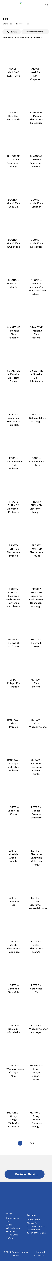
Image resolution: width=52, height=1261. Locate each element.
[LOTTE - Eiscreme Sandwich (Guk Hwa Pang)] (36, 835)
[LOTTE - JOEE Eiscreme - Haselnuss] (13, 926)
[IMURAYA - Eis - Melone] (36, 664)
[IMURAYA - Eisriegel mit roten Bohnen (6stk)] (36, 744)
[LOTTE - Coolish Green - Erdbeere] (36, 791)
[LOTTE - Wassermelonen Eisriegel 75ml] (13, 1050)
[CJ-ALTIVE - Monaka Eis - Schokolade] (36, 355)
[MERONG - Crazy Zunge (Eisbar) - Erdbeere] (13, 1097)
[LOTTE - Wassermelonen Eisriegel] (36, 1009)
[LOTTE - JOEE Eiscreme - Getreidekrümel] (36, 882)
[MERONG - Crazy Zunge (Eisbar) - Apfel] (36, 1050)
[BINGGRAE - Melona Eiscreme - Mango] (13, 140)
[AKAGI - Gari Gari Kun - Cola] (13, 53)
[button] (4, 5)
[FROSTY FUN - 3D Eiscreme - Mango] (36, 486)
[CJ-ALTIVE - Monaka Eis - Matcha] (36, 311)
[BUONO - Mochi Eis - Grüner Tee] (13, 224)
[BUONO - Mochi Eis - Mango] (13, 264)
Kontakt (39, 1252)
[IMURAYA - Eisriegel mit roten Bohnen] (13, 744)
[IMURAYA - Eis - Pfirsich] (13, 704)
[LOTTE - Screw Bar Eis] (36, 969)
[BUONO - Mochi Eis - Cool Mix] (13, 184)
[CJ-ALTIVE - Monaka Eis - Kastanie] (13, 311)
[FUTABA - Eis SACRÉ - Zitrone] (13, 624)
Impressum (40, 1255)
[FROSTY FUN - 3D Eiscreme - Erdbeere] (13, 486)
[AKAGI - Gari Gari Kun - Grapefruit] (36, 53)
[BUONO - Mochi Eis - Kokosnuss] (36, 224)
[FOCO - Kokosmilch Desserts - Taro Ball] (13, 399)
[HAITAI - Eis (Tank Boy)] (36, 624)
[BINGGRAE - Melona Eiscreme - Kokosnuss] (36, 97)
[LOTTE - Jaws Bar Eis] (13, 882)
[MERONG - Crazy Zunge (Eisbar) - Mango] (36, 1097)
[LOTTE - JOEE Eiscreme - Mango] (36, 926)
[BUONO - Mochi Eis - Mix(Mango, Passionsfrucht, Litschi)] (36, 264)
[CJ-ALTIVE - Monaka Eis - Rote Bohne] (13, 355)
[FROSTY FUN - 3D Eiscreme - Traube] (36, 530)
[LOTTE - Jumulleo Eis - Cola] (13, 969)
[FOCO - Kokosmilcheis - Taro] (36, 442)
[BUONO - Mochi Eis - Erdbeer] (36, 184)
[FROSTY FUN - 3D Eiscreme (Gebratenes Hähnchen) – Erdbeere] (13, 573)
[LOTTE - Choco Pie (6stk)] (13, 791)
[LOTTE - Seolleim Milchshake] (13, 1009)
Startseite (7, 24)
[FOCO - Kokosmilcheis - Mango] (36, 399)
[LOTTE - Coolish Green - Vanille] (13, 835)
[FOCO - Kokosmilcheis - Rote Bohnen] (13, 442)
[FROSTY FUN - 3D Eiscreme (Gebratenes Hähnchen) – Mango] (36, 573)
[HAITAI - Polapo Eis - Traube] (13, 664)
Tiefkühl (19, 24)
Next (32, 1143)
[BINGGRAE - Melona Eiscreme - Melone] (36, 140)
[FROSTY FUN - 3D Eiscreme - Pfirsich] (13, 530)
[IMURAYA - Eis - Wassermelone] (36, 704)
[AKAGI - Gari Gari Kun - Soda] (13, 97)
